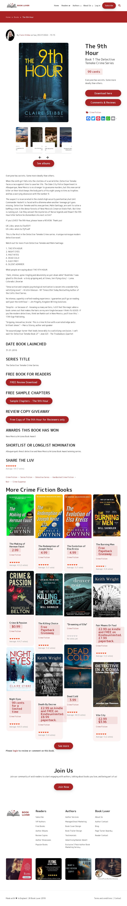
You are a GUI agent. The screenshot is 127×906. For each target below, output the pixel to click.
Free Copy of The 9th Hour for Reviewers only (37, 419)
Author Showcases (43, 840)
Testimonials (70, 835)
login (15, 750)
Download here (103, 93)
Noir (7, 482)
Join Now (63, 787)
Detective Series (42, 477)
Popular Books (42, 844)
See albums (43, 163)
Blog (97, 826)
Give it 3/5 (15, 562)
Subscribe (109, 5)
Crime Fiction (95, 112)
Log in (97, 5)
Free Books (40, 826)
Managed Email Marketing (76, 821)
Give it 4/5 (17, 562)
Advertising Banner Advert (76, 840)
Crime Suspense (19, 482)
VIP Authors (41, 821)
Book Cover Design (73, 826)
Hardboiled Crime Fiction (63, 477)
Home (56, 5)
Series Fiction (26, 477)
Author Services (72, 817)
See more (63, 746)
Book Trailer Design (73, 831)
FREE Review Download (23, 382)
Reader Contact (101, 835)
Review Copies (42, 835)
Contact (117, 898)
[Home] (18, 5)
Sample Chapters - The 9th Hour (29, 401)
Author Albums (42, 831)
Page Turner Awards (103, 831)
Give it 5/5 (19, 562)
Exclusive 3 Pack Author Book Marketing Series (77, 845)
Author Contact (101, 821)
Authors (77, 7)
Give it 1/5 (10, 562)
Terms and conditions (103, 898)
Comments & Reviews (103, 102)
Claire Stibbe (24, 35)
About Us (88, 7)
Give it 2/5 (13, 562)
